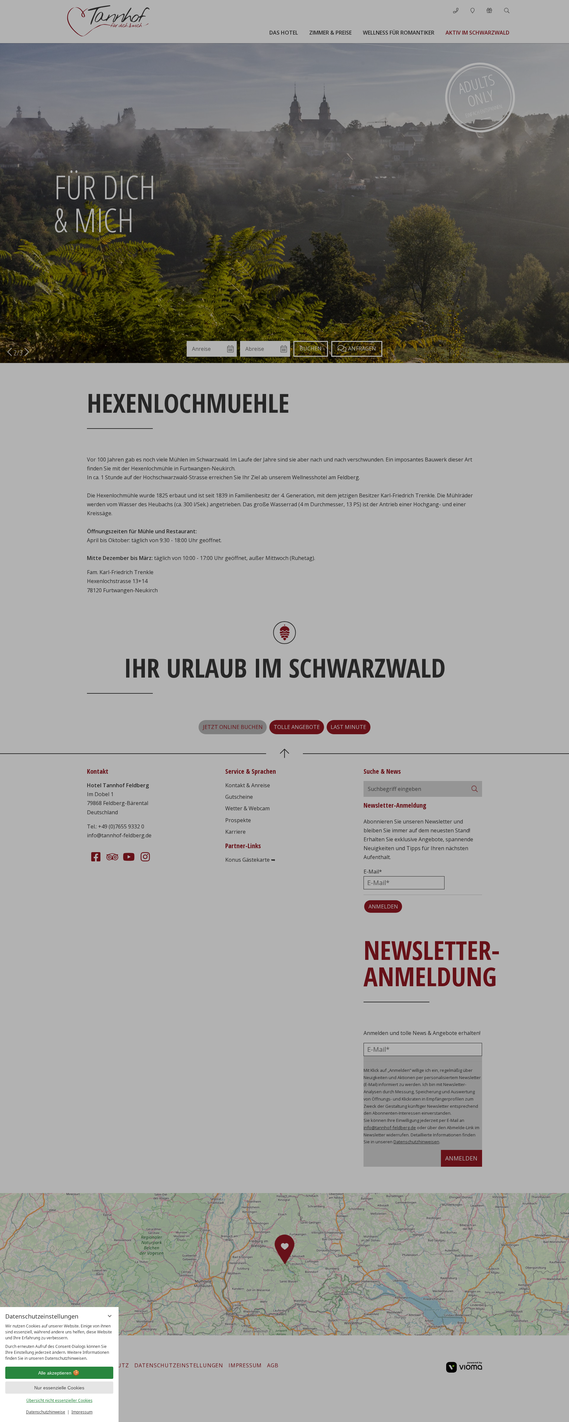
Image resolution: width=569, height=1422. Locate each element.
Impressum (82, 1412)
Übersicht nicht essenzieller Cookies (59, 1400)
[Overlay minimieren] (110, 1316)
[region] (59, 1342)
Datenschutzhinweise (45, 1412)
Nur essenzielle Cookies (59, 1387)
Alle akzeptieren (54, 1373)
